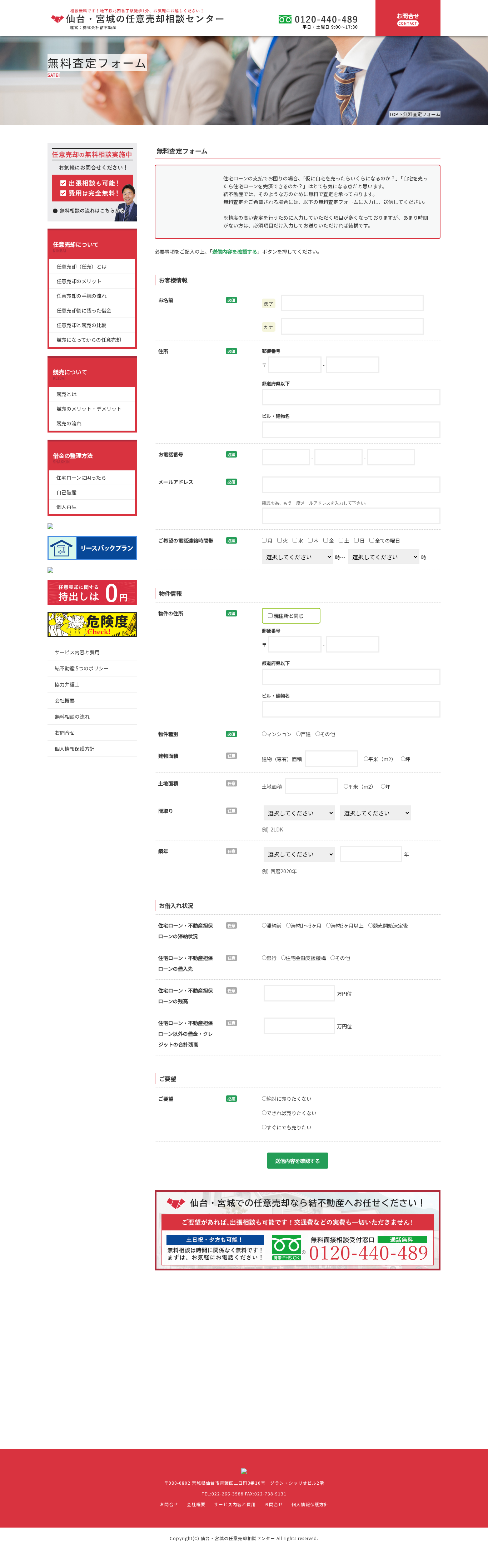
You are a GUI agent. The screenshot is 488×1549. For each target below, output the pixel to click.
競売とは (66, 394)
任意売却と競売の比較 (81, 325)
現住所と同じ (288, 615)
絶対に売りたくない (289, 1098)
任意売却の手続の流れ (81, 295)
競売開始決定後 (390, 925)
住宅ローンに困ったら (81, 477)
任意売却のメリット (78, 281)
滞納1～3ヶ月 (306, 925)
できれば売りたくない (292, 1112)
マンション (279, 734)
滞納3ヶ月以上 (347, 925)
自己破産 (66, 492)
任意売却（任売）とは (81, 266)
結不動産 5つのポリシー (82, 668)
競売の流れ (68, 423)
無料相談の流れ (72, 716)
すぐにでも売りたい (289, 1127)
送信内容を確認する (297, 1160)
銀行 (272, 957)
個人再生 (66, 506)
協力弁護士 (67, 684)
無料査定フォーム (421, 114)
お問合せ (408, 18)
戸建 (306, 734)
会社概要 (65, 700)
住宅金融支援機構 (306, 957)
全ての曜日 (387, 540)
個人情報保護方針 (75, 748)
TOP (393, 114)
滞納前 (274, 925)
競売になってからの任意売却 (88, 339)
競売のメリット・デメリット (88, 408)
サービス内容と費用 (77, 652)
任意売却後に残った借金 (83, 310)
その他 (327, 734)
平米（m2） (382, 759)
